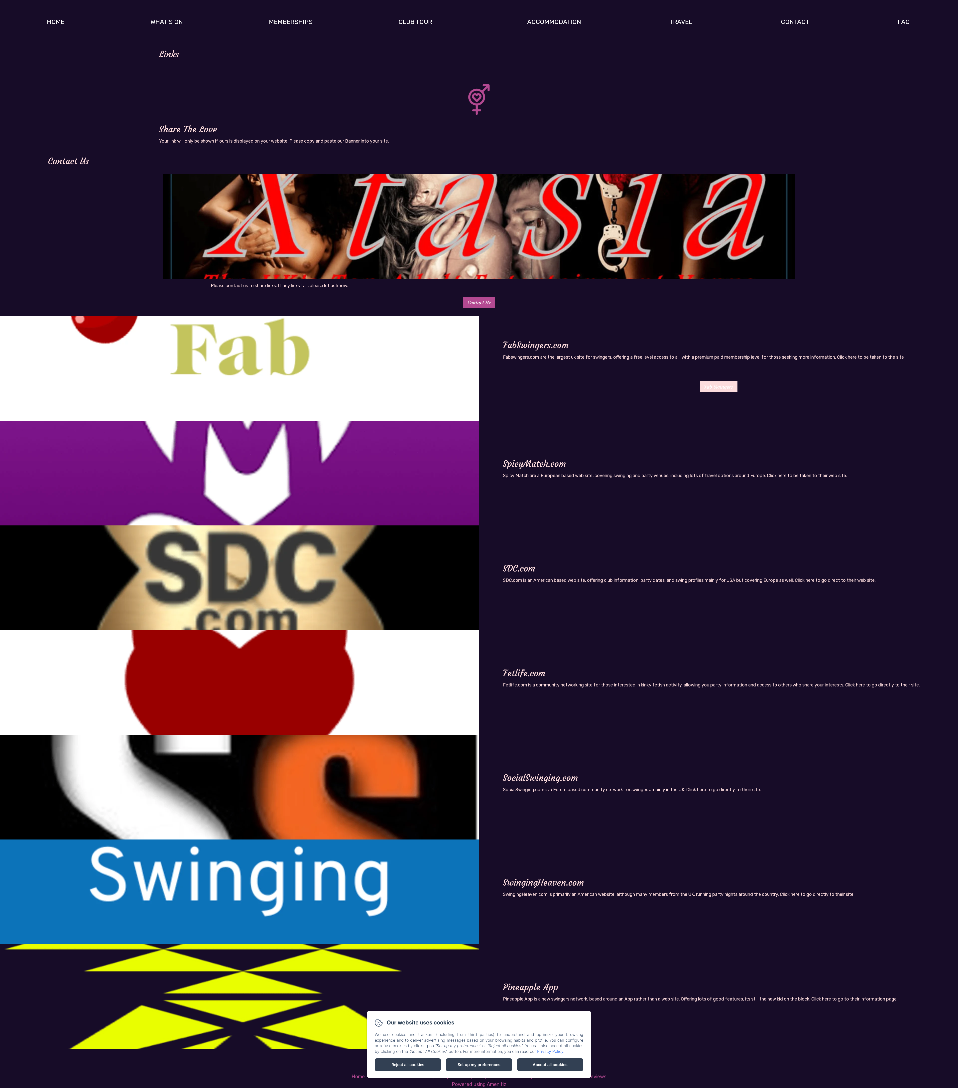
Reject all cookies (407, 1064)
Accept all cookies (550, 1064)
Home (56, 21)
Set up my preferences (479, 1064)
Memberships (291, 21)
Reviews (597, 1077)
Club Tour (415, 21)
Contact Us (479, 302)
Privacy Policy (550, 1051)
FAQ (904, 21)
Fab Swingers (718, 387)
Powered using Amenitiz (479, 1084)
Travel (680, 21)
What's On (166, 21)
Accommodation (554, 21)
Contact (795, 21)
